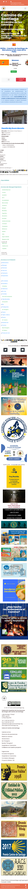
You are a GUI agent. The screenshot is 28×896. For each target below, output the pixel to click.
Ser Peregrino (6, 741)
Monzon (15, 60)
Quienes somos (6, 732)
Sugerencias (5, 751)
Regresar (13, 71)
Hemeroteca (5, 739)
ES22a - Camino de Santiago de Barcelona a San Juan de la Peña (14, 50)
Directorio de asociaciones (9, 734)
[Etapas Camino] (9, 79)
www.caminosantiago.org (17, 708)
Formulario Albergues (8, 758)
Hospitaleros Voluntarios (9, 745)
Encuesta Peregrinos (8, 754)
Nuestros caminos (7, 736)
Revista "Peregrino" (7, 743)
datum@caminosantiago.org (10, 725)
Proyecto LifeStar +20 (8, 760)
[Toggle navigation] (25, 8)
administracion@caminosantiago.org (12, 723)
